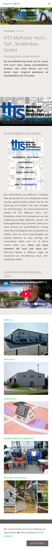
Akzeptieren (37, 543)
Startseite (19, 31)
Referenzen (9, 359)
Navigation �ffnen (12, 3)
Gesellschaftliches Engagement (18, 438)
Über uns (8, 319)
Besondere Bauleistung (15, 477)
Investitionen (10, 398)
